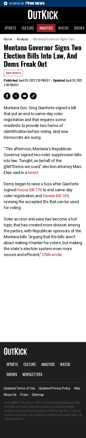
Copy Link (33, 96)
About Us (10, 395)
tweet (33, 172)
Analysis (46, 28)
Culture (28, 28)
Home (8, 39)
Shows (11, 374)
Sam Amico (13, 73)
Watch (63, 28)
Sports (10, 28)
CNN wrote (52, 254)
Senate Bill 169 (56, 195)
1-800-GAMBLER (13, 419)
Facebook (7, 96)
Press (24, 395)
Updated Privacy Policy (54, 388)
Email (24, 96)
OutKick (43, 14)
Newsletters (32, 374)
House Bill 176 (29, 189)
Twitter (15, 96)
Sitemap (38, 395)
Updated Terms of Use (19, 388)
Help (77, 388)
